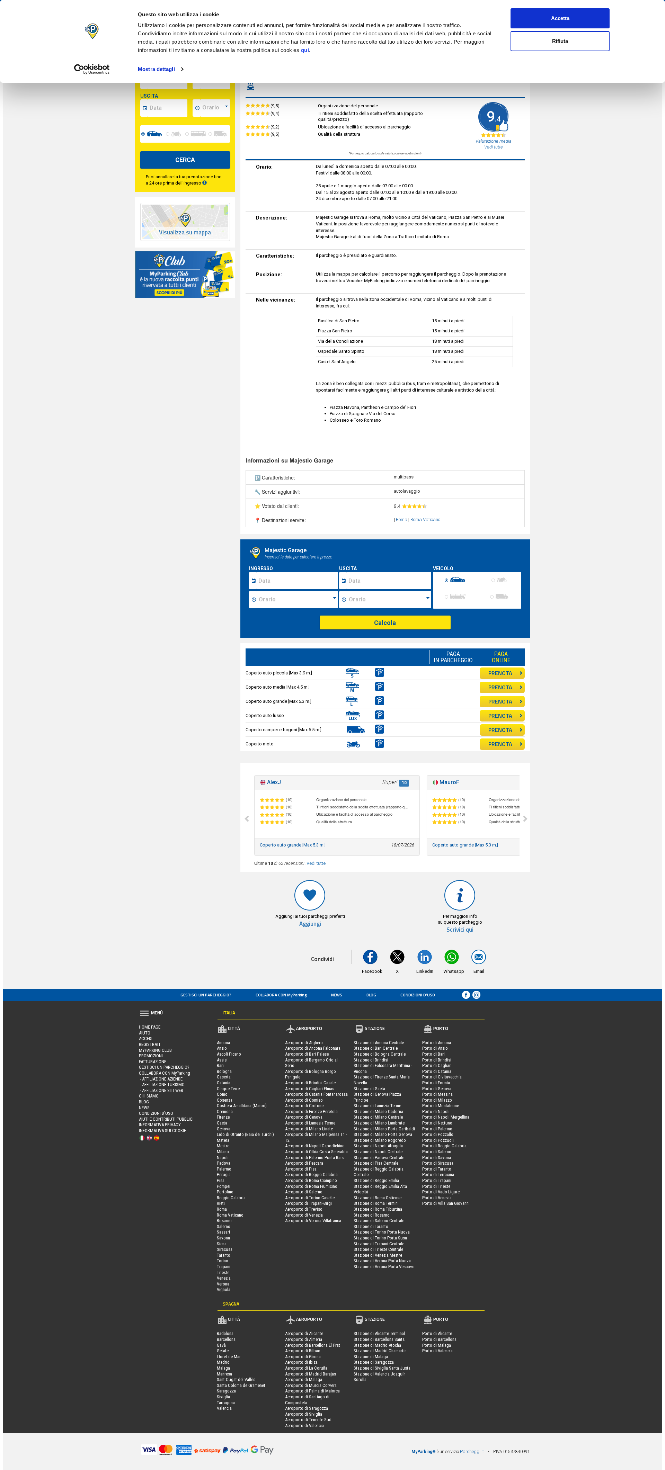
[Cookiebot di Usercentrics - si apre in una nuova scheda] (92, 69)
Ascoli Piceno (229, 1054)
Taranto (223, 1255)
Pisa (220, 1180)
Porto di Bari (433, 1054)
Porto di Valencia (437, 1350)
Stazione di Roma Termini (376, 1203)
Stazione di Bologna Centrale (380, 1054)
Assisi (222, 1060)
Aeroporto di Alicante (304, 1333)
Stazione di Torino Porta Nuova (382, 1232)
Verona (223, 1284)
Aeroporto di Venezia (304, 1215)
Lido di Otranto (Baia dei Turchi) (245, 1134)
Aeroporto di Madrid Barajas (310, 1374)
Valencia (224, 1408)
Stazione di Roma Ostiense (377, 1197)
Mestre (223, 1145)
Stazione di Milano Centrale (378, 1117)
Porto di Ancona (436, 1042)
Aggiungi (310, 924)
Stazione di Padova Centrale (379, 1157)
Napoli (223, 1157)
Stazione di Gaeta (369, 1088)
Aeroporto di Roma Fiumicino (311, 1186)
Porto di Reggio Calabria (444, 1145)
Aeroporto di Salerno (303, 1191)
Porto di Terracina (438, 1174)
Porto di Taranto (436, 1169)
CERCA (185, 159)
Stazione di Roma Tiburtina (378, 1209)
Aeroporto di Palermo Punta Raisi (315, 1157)
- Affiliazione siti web (161, 1090)
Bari (220, 1065)
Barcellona (226, 1339)
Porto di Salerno (436, 1151)
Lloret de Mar (229, 1356)
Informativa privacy (160, 1124)
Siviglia (223, 1396)
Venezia (224, 1278)
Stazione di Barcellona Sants (379, 1339)
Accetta (560, 18)
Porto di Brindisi (436, 1060)
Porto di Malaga (436, 1345)
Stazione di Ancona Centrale (379, 1042)
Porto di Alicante (437, 1333)
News (336, 995)
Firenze (223, 1117)
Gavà (221, 1345)
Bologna (224, 1071)
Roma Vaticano (425, 519)
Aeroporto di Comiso (304, 1100)
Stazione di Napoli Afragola (378, 1145)
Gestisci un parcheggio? (205, 995)
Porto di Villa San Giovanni (446, 1203)
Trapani (223, 1266)
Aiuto (144, 1033)
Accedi (145, 1038)
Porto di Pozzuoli (438, 1140)
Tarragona (226, 1402)
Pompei (223, 1186)
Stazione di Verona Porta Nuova (382, 1260)
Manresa (224, 1374)
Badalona (225, 1333)
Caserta (224, 1076)
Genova (223, 1128)
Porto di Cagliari (437, 1065)
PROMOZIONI (151, 1055)
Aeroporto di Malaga (303, 1379)
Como (222, 1094)
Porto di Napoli (436, 1111)
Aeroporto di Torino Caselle (310, 1197)
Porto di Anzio (435, 1048)
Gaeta (222, 1123)
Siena (222, 1243)
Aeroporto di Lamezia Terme (310, 1123)
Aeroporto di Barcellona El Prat (312, 1345)
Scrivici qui (459, 929)
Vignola (223, 1289)
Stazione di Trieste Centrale (378, 1249)
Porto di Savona (436, 1157)
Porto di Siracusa (437, 1163)
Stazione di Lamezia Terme (377, 1105)
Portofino (225, 1191)
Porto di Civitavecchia (442, 1076)
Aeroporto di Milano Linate (309, 1128)
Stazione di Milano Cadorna (378, 1111)
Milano (223, 1151)
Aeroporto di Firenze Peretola (311, 1111)
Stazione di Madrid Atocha (377, 1345)
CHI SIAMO (149, 1096)
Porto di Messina (437, 1094)
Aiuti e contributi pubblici (166, 1119)
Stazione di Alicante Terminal (379, 1333)
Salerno (223, 1226)
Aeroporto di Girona (303, 1356)
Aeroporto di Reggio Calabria (311, 1174)
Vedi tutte (316, 863)
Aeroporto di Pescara (304, 1163)
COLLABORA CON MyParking (281, 995)
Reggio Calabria (231, 1197)
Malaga (223, 1368)
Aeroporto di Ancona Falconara (312, 1048)
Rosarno (224, 1220)
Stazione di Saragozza (374, 1362)
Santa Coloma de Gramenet (241, 1385)
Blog (371, 995)
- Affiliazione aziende (161, 1079)
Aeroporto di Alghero (304, 1042)
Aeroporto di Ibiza (301, 1362)
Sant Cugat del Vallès (236, 1379)
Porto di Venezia (437, 1197)
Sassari (223, 1232)
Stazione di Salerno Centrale (379, 1220)
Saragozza (226, 1390)
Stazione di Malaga (371, 1356)
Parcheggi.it (472, 1451)
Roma (402, 519)
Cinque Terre (228, 1088)
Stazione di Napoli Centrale (378, 1151)
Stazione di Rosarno (372, 1215)
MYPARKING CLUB (155, 1050)
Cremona (225, 1111)
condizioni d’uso (417, 995)
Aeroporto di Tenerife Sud (308, 1419)
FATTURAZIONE (152, 1061)
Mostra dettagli (156, 69)
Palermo (224, 1169)
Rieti (221, 1203)
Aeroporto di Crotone (304, 1105)
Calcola (385, 622)
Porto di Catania (436, 1071)
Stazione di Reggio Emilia (376, 1180)
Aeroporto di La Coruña (306, 1368)
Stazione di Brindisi (371, 1060)
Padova (223, 1163)
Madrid (223, 1362)
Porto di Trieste (436, 1186)
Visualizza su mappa (185, 232)
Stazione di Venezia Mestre (378, 1255)
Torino (222, 1260)
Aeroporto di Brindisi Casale (310, 1082)
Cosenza (224, 1100)
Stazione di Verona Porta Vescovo (384, 1266)
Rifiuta (560, 41)
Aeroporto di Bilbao (302, 1350)
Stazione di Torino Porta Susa (380, 1237)
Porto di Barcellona (439, 1339)
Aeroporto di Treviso (303, 1209)
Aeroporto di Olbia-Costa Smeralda (316, 1151)
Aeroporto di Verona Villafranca (313, 1220)
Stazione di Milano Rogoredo (380, 1140)
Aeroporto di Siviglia (303, 1414)
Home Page (149, 1027)
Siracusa (224, 1249)
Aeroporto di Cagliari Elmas (309, 1088)
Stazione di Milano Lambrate (379, 1123)
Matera (223, 1140)
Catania (223, 1082)
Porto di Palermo (437, 1128)
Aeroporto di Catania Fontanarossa (316, 1094)
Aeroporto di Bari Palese (307, 1054)
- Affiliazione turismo (162, 1084)
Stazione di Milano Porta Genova (383, 1134)
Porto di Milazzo (437, 1100)
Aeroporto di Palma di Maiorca (312, 1390)
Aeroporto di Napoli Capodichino (315, 1145)
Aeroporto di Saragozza (306, 1408)
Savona (223, 1237)
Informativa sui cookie (162, 1130)
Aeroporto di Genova (303, 1117)
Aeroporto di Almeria (303, 1339)
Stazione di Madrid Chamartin (380, 1350)
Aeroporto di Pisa (301, 1169)
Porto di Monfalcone (440, 1105)
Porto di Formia (436, 1082)
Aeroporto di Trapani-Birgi (308, 1203)
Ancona (223, 1042)
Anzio (222, 1048)
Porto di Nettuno (437, 1123)
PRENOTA (500, 673)
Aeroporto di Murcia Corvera (311, 1385)
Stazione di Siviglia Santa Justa (382, 1368)
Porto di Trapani (436, 1180)
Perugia (224, 1174)
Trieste (223, 1272)
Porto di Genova (436, 1088)
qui (305, 50)
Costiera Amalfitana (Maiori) (242, 1105)
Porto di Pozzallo (437, 1134)
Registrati (149, 1044)
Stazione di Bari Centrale (376, 1048)
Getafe (223, 1350)
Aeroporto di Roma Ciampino (311, 1180)
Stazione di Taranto (371, 1226)
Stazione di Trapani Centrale (379, 1243)
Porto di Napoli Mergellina (445, 1117)
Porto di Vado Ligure (441, 1191)
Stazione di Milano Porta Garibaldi (384, 1128)
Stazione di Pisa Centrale (376, 1163)
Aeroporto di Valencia (304, 1425)
